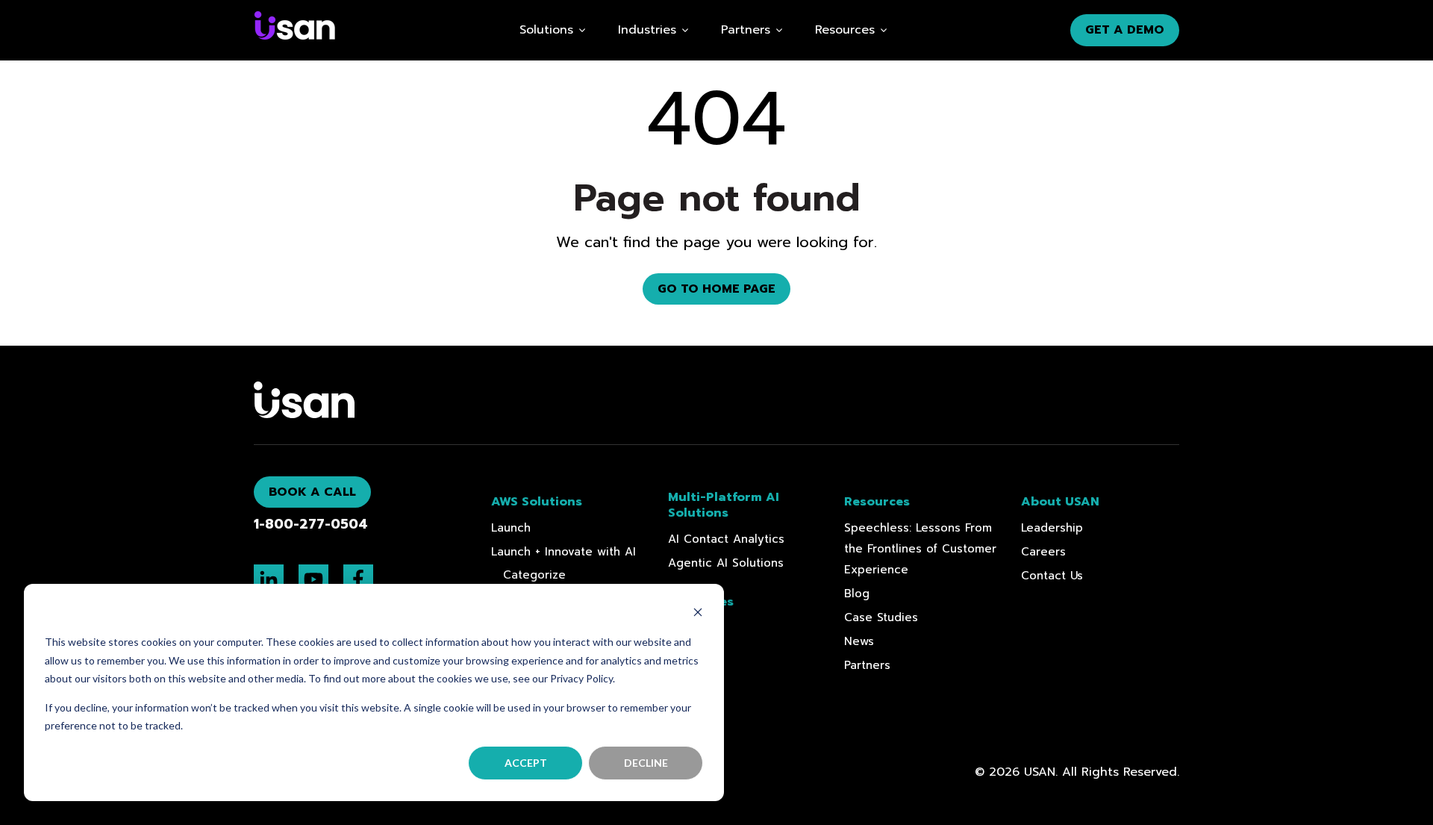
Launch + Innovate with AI (563, 552)
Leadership (1052, 528)
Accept (526, 762)
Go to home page (716, 289)
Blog (857, 593)
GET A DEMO (1124, 30)
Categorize (534, 575)
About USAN (1060, 502)
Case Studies (881, 617)
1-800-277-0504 (311, 524)
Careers (1043, 552)
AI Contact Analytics (726, 539)
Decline (646, 762)
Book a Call (312, 492)
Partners (867, 665)
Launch (511, 528)
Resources (845, 30)
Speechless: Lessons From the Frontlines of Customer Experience (920, 549)
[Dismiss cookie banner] (698, 614)
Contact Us (1052, 575)
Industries (647, 30)
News (859, 641)
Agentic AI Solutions (726, 563)
